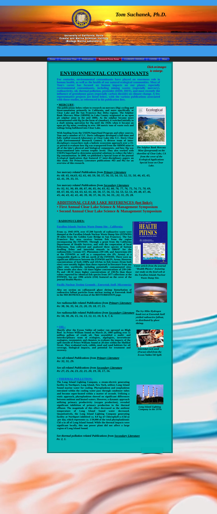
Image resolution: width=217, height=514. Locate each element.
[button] (152, 450)
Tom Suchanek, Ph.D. (141, 14)
